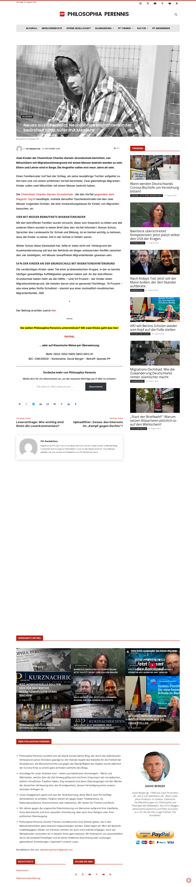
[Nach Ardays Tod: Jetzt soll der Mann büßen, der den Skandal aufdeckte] (155, 262)
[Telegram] (33, 404)
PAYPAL (69, 336)
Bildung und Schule (140, 334)
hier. (54, 310)
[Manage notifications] (188, 880)
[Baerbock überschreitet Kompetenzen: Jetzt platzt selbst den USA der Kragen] (155, 214)
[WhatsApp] (26, 404)
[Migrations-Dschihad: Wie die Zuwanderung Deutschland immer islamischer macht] (155, 353)
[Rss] (177, 4)
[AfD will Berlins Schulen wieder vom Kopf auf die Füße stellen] (155, 309)
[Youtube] (155, 4)
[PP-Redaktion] (19, 149)
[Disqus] (69, 507)
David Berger (155, 786)
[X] (19, 404)
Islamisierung (137, 381)
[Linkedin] (69, 404)
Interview (133, 666)
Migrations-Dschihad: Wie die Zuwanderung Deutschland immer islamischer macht (152, 373)
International (137, 243)
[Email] (47, 404)
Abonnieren (96, 386)
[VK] (54, 404)
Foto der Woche (138, 428)
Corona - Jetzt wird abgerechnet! (146, 195)
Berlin (78, 721)
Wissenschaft (137, 290)
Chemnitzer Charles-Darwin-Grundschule (47, 194)
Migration (25, 680)
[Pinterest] (162, 4)
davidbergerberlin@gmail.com (56, 849)
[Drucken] (40, 404)
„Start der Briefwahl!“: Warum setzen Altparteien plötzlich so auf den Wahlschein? (153, 420)
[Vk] (170, 4)
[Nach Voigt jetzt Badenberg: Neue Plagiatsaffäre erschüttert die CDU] (98, 720)
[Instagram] (140, 4)
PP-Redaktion (33, 149)
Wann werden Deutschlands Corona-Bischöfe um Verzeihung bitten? (154, 187)
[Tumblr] (76, 404)
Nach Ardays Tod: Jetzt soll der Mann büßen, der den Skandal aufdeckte (153, 282)
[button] (176, 14)
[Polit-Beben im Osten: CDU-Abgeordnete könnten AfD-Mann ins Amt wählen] (152, 665)
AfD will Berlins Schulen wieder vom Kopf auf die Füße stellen (153, 328)
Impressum (22, 870)
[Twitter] (148, 4)
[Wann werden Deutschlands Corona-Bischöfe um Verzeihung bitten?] (155, 167)
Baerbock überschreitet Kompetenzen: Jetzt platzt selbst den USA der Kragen (155, 235)
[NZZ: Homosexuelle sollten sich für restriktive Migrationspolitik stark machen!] (43, 676)
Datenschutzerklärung (28, 878)
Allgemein (27, 117)
